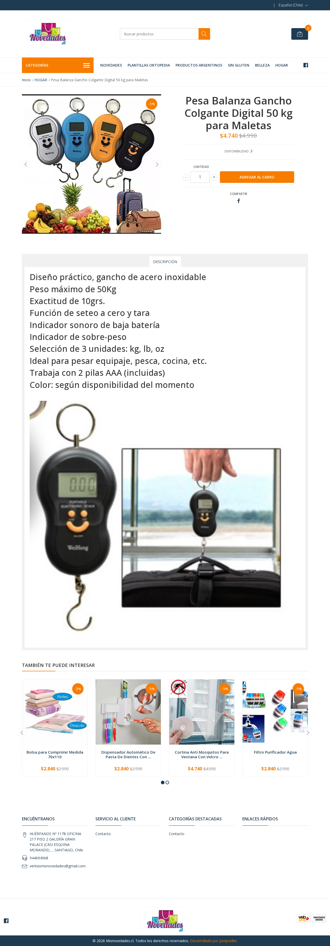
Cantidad (201, 167)
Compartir (238, 194)
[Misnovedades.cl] (47, 34)
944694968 (39, 857)
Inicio (26, 79)
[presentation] (26, 164)
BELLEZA (262, 65)
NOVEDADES (111, 65)
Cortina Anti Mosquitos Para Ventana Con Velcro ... (202, 754)
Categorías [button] (37, 65)
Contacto (103, 833)
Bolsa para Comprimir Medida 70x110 (55, 754)
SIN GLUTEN (238, 65)
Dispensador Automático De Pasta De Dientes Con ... (128, 754)
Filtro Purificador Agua (275, 752)
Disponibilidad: (237, 151)
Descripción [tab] (165, 261)
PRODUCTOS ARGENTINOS (199, 65)
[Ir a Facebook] (305, 65)
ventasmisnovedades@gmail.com (58, 865)
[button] (293, 5)
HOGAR (281, 65)
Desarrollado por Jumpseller (213, 940)
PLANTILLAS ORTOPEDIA (149, 65)
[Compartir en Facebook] (238, 201)
